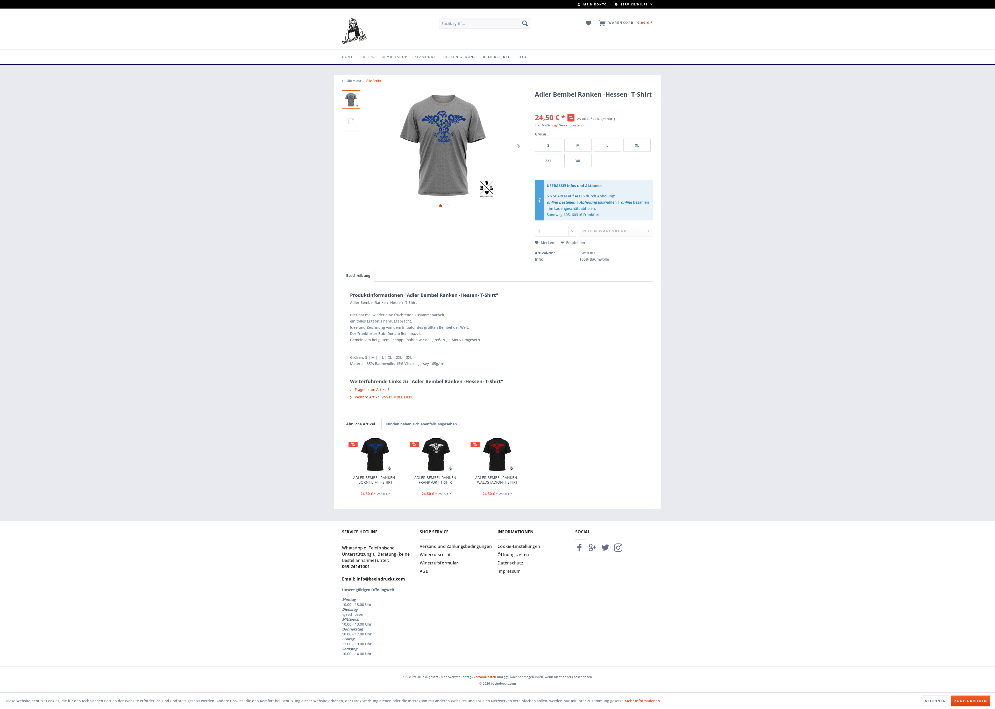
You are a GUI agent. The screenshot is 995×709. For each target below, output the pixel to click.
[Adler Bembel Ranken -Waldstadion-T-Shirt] (497, 454)
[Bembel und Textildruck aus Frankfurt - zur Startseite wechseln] (354, 31)
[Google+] (592, 549)
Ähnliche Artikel (360, 423)
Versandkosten (485, 677)
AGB (424, 571)
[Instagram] (618, 549)
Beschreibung (358, 275)
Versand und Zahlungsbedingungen (456, 546)
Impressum (509, 571)
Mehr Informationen (642, 700)
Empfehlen (575, 242)
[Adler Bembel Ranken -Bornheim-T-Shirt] (375, 454)
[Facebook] (579, 549)
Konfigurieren (970, 701)
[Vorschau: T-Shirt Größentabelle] (351, 123)
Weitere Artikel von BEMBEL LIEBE (383, 397)
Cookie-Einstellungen (518, 546)
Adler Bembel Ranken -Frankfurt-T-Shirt (436, 480)
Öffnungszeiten (513, 554)
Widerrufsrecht (435, 554)
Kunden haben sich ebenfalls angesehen (421, 423)
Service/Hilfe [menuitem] (634, 4)
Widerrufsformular (439, 563)
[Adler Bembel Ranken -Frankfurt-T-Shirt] (436, 454)
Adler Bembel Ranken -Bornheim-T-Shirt (375, 480)
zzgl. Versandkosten (567, 125)
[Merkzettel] (588, 23)
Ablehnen (935, 701)
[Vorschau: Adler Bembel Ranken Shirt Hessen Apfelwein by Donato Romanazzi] (351, 99)
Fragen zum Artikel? (371, 389)
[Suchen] (525, 23)
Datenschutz (510, 563)
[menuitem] (592, 4)
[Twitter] (605, 549)
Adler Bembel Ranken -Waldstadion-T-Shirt (497, 480)
